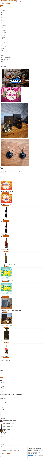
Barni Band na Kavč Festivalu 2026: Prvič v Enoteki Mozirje (7, 438)
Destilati (1, 409)
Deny (35, 455)
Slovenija (2, 386)
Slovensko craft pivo (3, 16)
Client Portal (2, 50)
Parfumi (2, 27)
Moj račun (2, 54)
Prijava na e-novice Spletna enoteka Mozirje (6, 57)
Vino (1, 18)
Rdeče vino (2, 20)
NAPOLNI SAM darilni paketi (5, 29)
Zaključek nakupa (3, 61)
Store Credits (3, 39)
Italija (1, 391)
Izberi (6, 312)
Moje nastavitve (3, 37)
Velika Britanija (2, 388)
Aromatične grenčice (3, 15)
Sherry (2, 22)
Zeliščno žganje (3, 13)
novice (2, 45)
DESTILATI (2, 8)
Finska (1, 390)
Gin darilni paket (3, 31)
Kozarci (2, 24)
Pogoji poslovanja (3, 35)
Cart (1, 455)
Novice (1, 62)
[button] (15, 77)
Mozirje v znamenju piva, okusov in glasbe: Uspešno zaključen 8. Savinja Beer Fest (10, 445)
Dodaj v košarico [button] (7, 251)
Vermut (2, 21)
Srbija (1, 387)
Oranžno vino (2, 19)
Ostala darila (3, 33)
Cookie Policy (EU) (3, 51)
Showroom (2, 47)
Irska (1, 385)
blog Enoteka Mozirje (3, 46)
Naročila (2, 38)
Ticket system (2, 60)
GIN (1, 9)
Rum (1, 11)
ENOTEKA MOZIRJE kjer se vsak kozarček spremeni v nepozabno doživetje (8, 0)
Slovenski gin (3, 10)
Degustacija (2, 48)
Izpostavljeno (2, 407)
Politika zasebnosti (3, 34)
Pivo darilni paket (4, 30)
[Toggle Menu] (0, 6)
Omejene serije (3, 17)
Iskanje (8, 3)
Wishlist (2, 40)
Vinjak (1, 12)
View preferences (41, 455)
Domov (1, 7)
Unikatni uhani (3, 28)
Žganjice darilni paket (4, 32)
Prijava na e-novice (3, 56)
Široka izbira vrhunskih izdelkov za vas (5, 59)
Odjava (2, 41)
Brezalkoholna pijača (4, 25)
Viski (1, 14)
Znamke (2, 43)
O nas (1, 44)
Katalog (1, 52)
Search (1, 452)
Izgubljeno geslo (3, 42)
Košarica (1, 53)
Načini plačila (2, 36)
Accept (30, 455)
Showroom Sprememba (3, 58)
